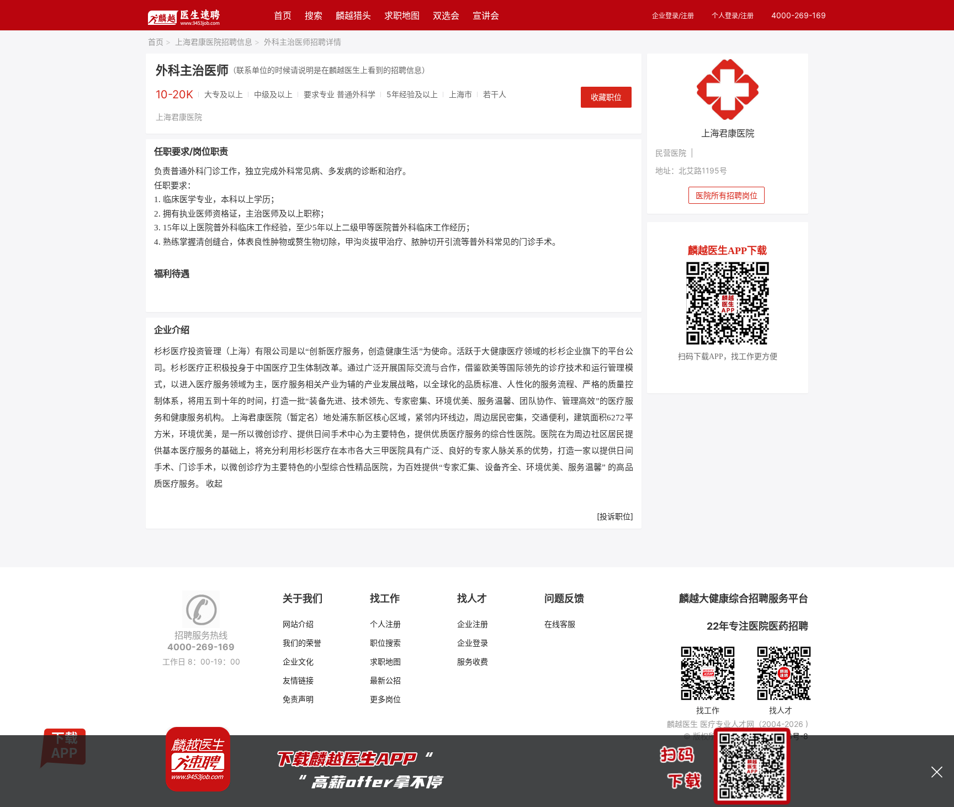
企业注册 (472, 624)
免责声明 (298, 699)
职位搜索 (385, 642)
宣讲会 (486, 15)
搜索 (313, 15)
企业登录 (472, 642)
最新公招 (385, 680)
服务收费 (472, 661)
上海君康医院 (179, 117)
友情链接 (298, 680)
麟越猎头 (353, 15)
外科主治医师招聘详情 (302, 41)
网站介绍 (298, 624)
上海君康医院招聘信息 (217, 41)
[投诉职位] (615, 516)
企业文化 (298, 661)
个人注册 (385, 624)
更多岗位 (385, 699)
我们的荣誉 (302, 642)
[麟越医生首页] (183, 15)
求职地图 (402, 15)
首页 (283, 15)
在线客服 (559, 624)
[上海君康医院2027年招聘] (728, 89)
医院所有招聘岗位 (726, 195)
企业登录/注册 (673, 16)
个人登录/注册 (733, 16)
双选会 (446, 15)
